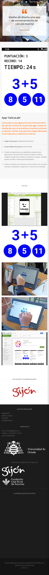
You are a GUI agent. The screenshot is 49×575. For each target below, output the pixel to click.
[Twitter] (13, 2)
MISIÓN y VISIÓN (7, 416)
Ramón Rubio (27, 147)
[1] (24, 209)
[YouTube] (26, 2)
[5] (24, 348)
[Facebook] (9, 2)
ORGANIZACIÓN (7, 420)
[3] (24, 279)
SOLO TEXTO (33, 2)
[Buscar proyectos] (41, 2)
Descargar (24, 30)
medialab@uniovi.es (13, 431)
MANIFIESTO (6, 413)
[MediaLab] (4, 2)
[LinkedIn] (18, 2)
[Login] (38, 6)
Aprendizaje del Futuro (26, 141)
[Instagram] (22, 2)
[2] (24, 244)
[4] (24, 313)
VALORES (5, 418)
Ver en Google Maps (8, 436)
